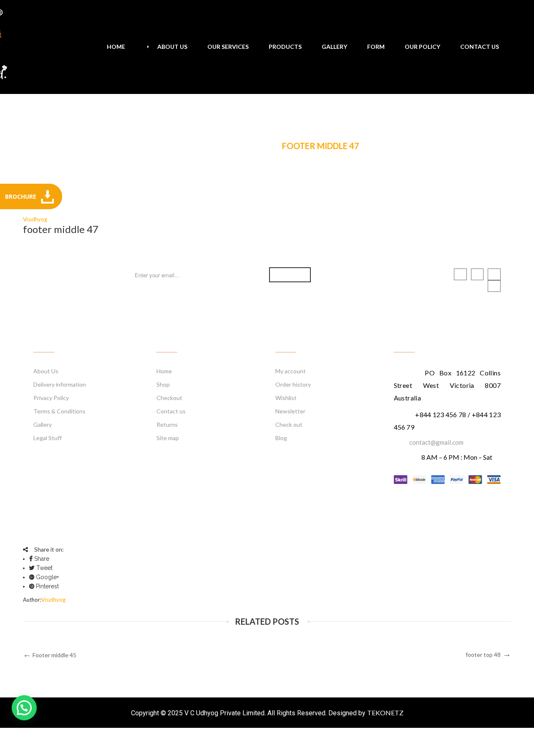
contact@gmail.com (436, 442)
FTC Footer (240, 146)
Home (187, 146)
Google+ (46, 577)
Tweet (44, 568)
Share (41, 558)
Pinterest (46, 586)
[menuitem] (116, 47)
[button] (24, 707)
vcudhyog (35, 219)
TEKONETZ (385, 713)
